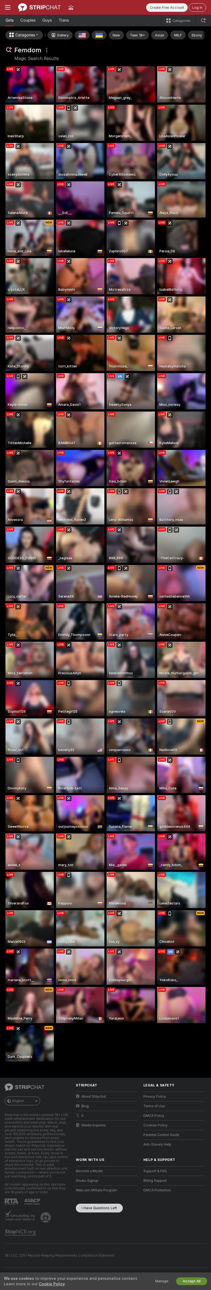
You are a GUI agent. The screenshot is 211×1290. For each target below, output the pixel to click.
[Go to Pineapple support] (46, 1217)
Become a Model (89, 1171)
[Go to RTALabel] (12, 1201)
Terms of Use (154, 1106)
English (18, 1101)
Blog (85, 1106)
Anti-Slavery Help (157, 1144)
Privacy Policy (154, 1096)
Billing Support (155, 1181)
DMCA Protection (157, 1190)
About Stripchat (93, 1096)
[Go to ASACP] (32, 1202)
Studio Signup (87, 1181)
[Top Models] (70, 7)
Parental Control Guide (161, 1135)
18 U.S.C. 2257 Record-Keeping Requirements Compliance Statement (59, 1255)
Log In (197, 7)
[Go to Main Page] (39, 7)
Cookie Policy (52, 1284)
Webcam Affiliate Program (96, 1190)
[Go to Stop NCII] (21, 1232)
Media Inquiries (94, 1125)
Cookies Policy (155, 1125)
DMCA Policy (153, 1116)
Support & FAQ (155, 1171)
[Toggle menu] (7, 7)
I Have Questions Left (99, 1208)
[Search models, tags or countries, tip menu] (203, 20)
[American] (82, 35)
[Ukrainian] (99, 35)
